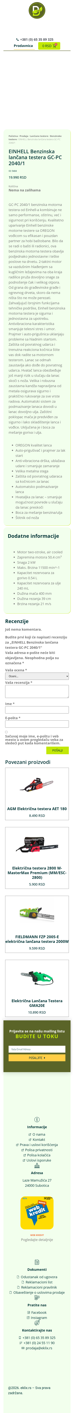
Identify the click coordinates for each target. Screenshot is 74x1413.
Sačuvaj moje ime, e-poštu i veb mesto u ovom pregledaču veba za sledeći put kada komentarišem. (34, 740)
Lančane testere (39, 136)
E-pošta (12, 718)
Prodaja (24, 136)
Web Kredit (37, 1235)
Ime (10, 704)
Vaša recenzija (18, 682)
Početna (13, 136)
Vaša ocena (16, 670)
